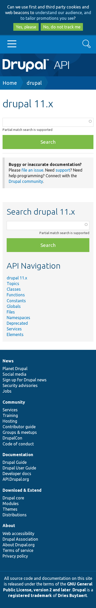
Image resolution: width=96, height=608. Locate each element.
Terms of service (18, 550)
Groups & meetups (20, 432)
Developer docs (17, 473)
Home (10, 83)
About (9, 525)
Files (11, 312)
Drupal (79, 590)
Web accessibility (18, 533)
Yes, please (26, 27)
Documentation (18, 454)
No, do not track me (61, 27)
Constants (16, 300)
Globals (14, 306)
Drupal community (26, 181)
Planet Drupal (15, 368)
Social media (14, 374)
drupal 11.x (17, 278)
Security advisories (20, 385)
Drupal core (13, 498)
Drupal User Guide (19, 468)
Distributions (15, 514)
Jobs (7, 391)
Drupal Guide (15, 462)
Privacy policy (15, 556)
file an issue (32, 170)
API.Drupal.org (16, 479)
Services (14, 329)
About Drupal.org (19, 544)
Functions (16, 294)
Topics (13, 283)
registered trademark (30, 595)
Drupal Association (20, 539)
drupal (34, 83)
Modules (11, 503)
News (8, 361)
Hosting (10, 421)
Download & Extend (22, 490)
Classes (14, 289)
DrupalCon (12, 438)
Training (10, 415)
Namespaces (18, 317)
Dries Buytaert (72, 595)
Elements (15, 334)
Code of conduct (18, 444)
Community (14, 402)
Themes (10, 509)
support (63, 170)
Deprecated (17, 323)
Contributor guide (19, 426)
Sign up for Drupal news (25, 380)
